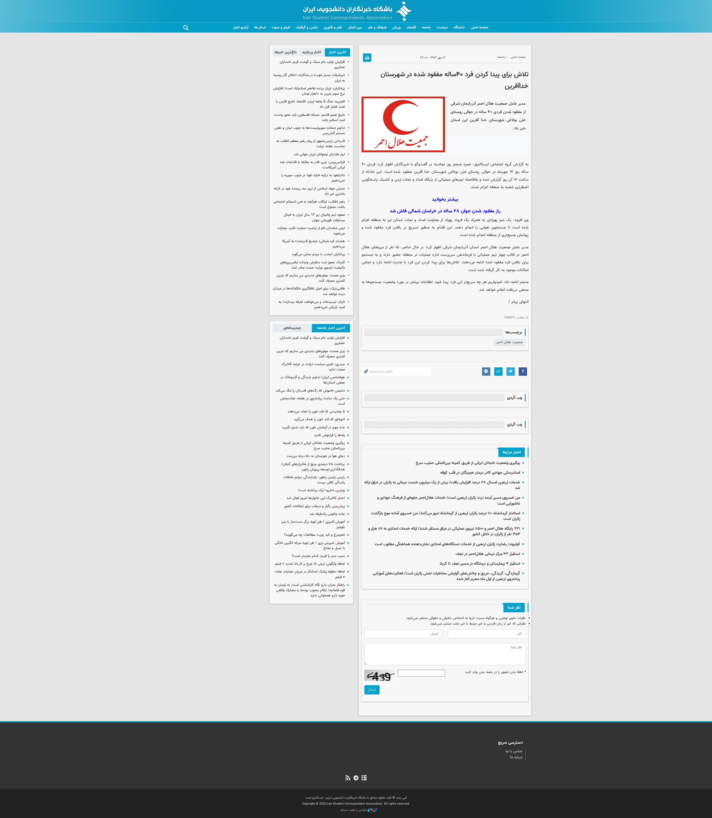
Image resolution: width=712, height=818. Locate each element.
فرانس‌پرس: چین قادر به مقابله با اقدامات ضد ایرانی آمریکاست (312, 164)
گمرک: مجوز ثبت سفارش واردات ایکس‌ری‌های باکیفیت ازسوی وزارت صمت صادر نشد (312, 265)
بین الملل (355, 27)
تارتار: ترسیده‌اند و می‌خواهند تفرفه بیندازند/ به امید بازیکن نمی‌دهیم (312, 304)
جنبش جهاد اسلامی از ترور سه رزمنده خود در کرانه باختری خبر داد (309, 191)
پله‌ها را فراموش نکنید (329, 435)
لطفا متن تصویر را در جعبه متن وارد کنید (495, 672)
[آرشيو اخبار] (364, 778)
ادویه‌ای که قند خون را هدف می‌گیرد (319, 419)
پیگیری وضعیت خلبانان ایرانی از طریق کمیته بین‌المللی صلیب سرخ (468, 463)
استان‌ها (260, 27)
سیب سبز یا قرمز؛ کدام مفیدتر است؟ (318, 556)
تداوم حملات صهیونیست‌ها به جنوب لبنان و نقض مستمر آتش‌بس (309, 130)
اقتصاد (411, 27)
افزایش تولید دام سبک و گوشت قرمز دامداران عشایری (312, 64)
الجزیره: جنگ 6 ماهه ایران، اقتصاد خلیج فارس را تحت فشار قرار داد (310, 104)
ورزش (396, 27)
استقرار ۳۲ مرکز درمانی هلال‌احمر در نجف (488, 554)
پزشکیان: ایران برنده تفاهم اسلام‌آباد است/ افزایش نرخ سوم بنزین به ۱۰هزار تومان (309, 91)
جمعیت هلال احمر (509, 342)
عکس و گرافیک (307, 27)
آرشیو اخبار (240, 27)
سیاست (442, 27)
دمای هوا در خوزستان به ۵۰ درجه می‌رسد (316, 456)
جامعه (426, 27)
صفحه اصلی (479, 27)
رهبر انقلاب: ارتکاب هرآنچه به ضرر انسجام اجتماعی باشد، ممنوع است (309, 204)
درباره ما (516, 757)
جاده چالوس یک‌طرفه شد (327, 514)
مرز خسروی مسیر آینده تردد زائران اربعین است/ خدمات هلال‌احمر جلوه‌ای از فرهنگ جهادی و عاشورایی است (448, 501)
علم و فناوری (333, 27)
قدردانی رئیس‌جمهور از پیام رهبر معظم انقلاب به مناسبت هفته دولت (310, 143)
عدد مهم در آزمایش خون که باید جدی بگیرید (313, 427)
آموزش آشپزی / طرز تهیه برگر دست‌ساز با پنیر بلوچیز (313, 524)
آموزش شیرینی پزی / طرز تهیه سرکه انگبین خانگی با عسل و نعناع (310, 545)
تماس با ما (514, 751)
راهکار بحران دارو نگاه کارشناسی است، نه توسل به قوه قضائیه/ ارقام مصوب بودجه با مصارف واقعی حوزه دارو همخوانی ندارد (309, 590)
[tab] (337, 52)
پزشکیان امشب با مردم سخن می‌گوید (318, 254)
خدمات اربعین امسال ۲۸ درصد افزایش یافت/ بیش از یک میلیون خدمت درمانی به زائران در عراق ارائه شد (442, 485)
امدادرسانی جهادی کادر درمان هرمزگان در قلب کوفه (480, 473)
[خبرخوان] (347, 778)
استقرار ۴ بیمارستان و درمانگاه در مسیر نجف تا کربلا (480, 564)
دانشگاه (459, 27)
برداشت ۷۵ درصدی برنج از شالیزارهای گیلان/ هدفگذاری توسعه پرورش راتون (313, 466)
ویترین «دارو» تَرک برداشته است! (321, 490)
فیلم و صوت (281, 27)
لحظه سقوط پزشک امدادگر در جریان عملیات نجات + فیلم (310, 574)
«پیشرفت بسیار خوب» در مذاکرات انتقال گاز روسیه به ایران (309, 77)
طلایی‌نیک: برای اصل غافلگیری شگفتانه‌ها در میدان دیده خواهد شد (309, 291)
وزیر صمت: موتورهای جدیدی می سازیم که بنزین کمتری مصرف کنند (310, 278)
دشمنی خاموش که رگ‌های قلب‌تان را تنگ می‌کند (310, 391)
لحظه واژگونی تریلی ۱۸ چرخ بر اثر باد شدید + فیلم (310, 564)
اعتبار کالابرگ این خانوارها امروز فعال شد (315, 498)
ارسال (372, 689)
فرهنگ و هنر (377, 27)
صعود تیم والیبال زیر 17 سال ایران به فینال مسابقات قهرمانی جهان (314, 217)
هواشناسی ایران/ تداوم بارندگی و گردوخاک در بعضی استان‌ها (312, 380)
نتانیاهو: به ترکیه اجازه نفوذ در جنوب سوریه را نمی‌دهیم (313, 178)
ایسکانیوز (481, 164)
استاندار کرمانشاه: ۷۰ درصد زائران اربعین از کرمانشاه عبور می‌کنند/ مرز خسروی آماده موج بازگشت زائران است (445, 516)
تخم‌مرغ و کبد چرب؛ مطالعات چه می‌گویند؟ (314, 535)
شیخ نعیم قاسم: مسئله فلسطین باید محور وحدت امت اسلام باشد (309, 117)
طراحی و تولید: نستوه (353, 810)
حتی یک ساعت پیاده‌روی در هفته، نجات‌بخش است (312, 401)
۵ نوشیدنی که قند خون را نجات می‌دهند (316, 411)
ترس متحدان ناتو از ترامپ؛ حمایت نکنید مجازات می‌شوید (311, 230)
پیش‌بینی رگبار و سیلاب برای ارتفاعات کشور (314, 506)
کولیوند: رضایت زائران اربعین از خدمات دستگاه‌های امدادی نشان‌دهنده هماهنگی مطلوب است (447, 544)
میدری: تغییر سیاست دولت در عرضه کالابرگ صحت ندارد (313, 367)
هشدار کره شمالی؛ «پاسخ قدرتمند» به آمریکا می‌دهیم (313, 244)
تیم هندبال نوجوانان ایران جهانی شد (319, 154)
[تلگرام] (355, 778)
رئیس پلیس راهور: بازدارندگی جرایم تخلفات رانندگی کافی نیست (314, 480)
